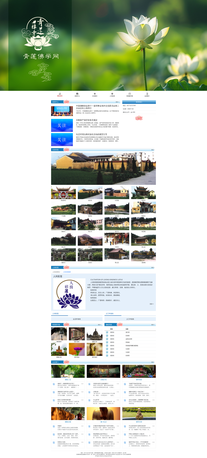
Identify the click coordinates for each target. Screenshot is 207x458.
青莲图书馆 (129, 96)
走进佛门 (147, 96)
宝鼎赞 (128, 349)
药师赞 (128, 336)
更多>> (117, 102)
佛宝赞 (128, 332)
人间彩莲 (112, 96)
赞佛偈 (128, 342)
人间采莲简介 (56, 272)
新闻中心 (77, 96)
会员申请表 (77, 319)
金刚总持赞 (129, 339)
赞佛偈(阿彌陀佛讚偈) (132, 345)
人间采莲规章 (67, 272)
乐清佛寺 (94, 96)
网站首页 (59, 96)
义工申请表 (130, 319)
